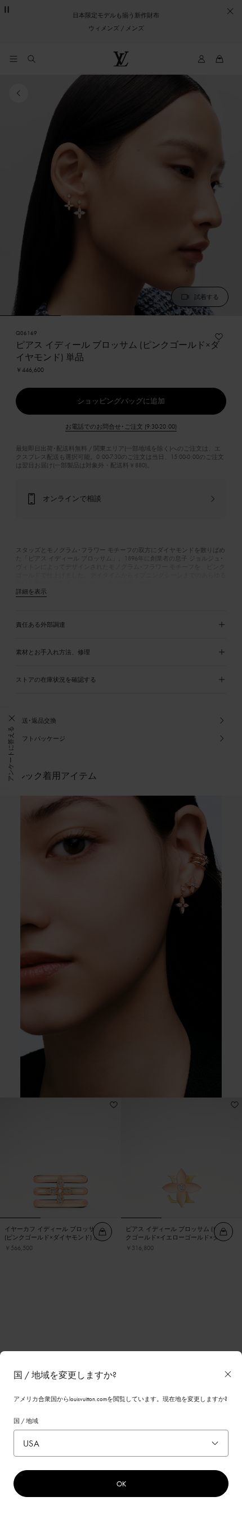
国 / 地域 (26, 1421)
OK (121, 1483)
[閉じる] (227, 1374)
